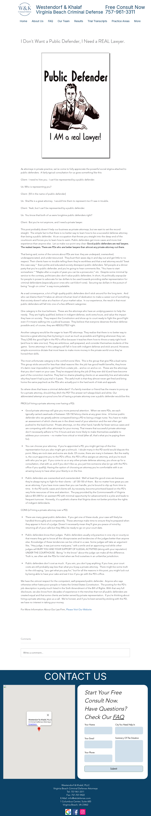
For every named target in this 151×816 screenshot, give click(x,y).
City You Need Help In (125, 725)
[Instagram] (83, 812)
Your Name (90, 725)
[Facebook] (75, 812)
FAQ (118, 717)
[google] (68, 812)
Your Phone (90, 752)
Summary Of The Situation (127, 738)
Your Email (89, 738)
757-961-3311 (120, 12)
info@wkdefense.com (79, 798)
